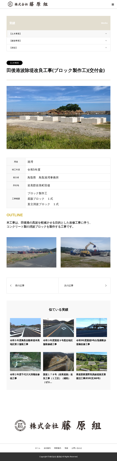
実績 (66, 448)
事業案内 (57, 448)
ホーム (37, 448)
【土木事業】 (16, 33)
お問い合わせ (77, 448)
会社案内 (47, 448)
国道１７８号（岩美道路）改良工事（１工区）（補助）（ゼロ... (58, 378)
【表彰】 (14, 47)
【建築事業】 (16, 40)
